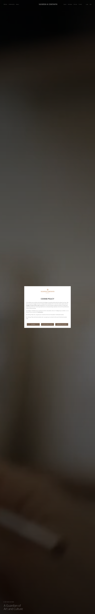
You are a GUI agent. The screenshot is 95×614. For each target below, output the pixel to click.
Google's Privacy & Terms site (32, 305)
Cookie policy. (40, 312)
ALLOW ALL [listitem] (33, 324)
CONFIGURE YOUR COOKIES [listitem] (62, 324)
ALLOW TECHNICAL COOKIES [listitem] (47, 324)
